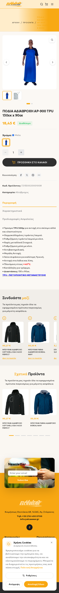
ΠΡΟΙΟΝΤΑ (28, 22)
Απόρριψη (14, 584)
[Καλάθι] (46, 4)
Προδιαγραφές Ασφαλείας (18, 218)
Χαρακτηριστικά (12, 210)
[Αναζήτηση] (41, 4)
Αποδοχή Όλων (36, 584)
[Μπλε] (6, 142)
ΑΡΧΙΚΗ (16, 22)
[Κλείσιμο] (51, 542)
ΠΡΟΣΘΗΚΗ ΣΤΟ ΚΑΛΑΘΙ (32, 162)
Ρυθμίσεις (31, 575)
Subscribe (22, 480)
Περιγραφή (9, 202)
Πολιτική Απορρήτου (32, 567)
